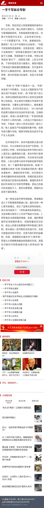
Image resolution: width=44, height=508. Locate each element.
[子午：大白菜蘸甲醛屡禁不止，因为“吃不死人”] (11, 364)
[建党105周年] (22, 331)
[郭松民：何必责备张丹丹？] (11, 345)
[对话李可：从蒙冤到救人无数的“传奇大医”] (31, 364)
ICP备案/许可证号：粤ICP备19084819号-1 (18, 499)
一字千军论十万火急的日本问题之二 (18, 284)
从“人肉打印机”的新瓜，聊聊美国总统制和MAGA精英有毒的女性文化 (17, 438)
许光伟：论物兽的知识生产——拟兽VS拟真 (17, 458)
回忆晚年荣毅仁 (9, 417)
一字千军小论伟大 (10, 316)
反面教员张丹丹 (28, 353)
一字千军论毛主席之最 (12, 308)
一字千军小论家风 (10, 292)
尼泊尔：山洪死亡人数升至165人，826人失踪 (17, 478)
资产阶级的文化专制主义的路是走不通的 (20, 296)
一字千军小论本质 (10, 300)
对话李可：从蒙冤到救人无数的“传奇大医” (31, 373)
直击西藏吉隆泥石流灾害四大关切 (17, 486)
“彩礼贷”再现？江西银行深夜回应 (16, 407)
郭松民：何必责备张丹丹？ (10, 354)
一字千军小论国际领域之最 (14, 320)
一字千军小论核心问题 (12, 304)
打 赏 (22, 272)
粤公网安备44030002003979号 (16, 502)
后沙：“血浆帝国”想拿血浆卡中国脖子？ (17, 428)
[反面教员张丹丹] (31, 345)
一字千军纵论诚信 (10, 288)
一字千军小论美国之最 (12, 312)
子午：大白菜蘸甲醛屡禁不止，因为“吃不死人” (11, 373)
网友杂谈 (12, 3)
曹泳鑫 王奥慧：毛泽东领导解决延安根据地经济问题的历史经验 (17, 448)
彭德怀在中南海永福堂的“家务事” (16, 467)
